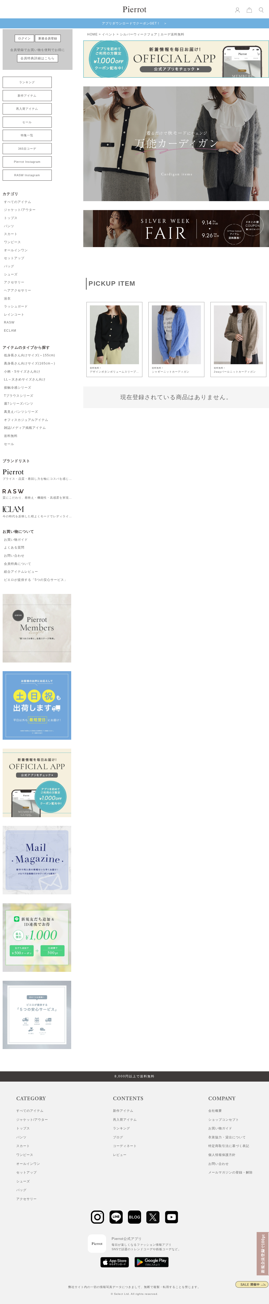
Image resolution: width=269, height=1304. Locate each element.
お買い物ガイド (16, 539)
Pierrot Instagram (27, 161)
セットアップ (14, 258)
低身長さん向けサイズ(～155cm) (29, 355)
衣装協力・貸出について (227, 1137)
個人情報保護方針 (222, 1155)
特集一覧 (27, 135)
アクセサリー (14, 282)
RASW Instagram (27, 175)
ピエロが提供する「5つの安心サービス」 (36, 580)
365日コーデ (27, 148)
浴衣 (7, 298)
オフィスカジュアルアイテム (26, 420)
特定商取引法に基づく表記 (228, 1146)
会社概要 (215, 1111)
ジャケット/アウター (20, 210)
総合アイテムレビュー (21, 571)
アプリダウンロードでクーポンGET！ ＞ (134, 23)
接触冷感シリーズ (17, 387)
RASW (9, 322)
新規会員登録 (47, 38)
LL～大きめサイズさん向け (25, 379)
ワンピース (12, 242)
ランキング (27, 82)
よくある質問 (14, 547)
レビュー (120, 1155)
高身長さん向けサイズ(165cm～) (29, 363)
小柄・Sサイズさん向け (22, 371)
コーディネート (125, 1146)
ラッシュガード (16, 306)
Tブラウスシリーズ (18, 396)
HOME (92, 34)
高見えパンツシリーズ (21, 412)
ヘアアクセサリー (17, 290)
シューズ (11, 274)
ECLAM (10, 330)
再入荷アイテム (27, 108)
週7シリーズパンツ (18, 403)
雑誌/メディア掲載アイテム (25, 428)
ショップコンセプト (223, 1120)
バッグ (9, 266)
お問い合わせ (14, 555)
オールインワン (16, 250)
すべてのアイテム (17, 202)
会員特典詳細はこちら (37, 58)
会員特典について (17, 564)
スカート (11, 234)
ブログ (118, 1137)
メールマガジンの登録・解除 (230, 1172)
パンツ (9, 226)
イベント (109, 34)
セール (27, 122)
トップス (11, 218)
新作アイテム (27, 95)
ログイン (24, 38)
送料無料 (11, 436)
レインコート (14, 314)
